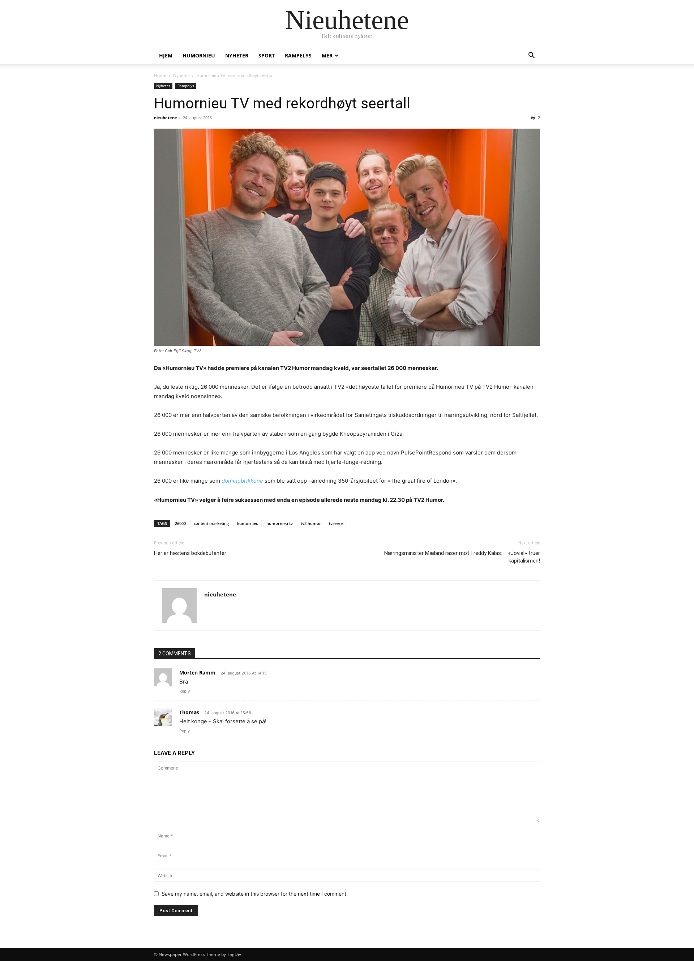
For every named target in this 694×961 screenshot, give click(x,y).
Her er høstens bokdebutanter (190, 553)
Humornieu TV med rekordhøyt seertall (282, 103)
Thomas (189, 712)
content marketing (211, 523)
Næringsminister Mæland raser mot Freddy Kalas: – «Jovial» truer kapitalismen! (462, 557)
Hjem (165, 55)
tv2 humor (311, 523)
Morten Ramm (197, 672)
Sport (266, 55)
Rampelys (298, 55)
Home (160, 75)
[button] (531, 56)
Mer (327, 55)
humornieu (199, 55)
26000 (180, 523)
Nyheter (236, 55)
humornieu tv (279, 523)
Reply (184, 691)
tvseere (336, 523)
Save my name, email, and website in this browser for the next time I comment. (255, 894)
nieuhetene (165, 117)
